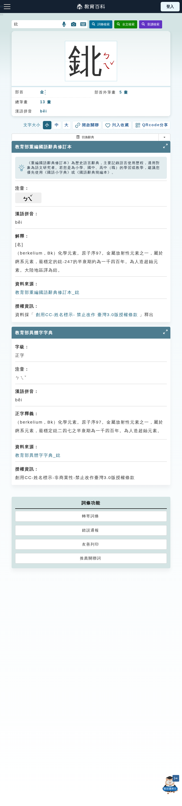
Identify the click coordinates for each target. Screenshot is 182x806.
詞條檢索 (103, 24)
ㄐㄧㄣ (45, 92)
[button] (64, 24)
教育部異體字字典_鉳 (38, 455)
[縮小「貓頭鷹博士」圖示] (176, 778)
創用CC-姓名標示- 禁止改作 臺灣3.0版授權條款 (86, 314)
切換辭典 (88, 137)
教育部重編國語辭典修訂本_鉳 (47, 292)
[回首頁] (91, 7)
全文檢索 (128, 24)
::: (2, 14)
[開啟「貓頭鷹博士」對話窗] (170, 785)
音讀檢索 (153, 24)
